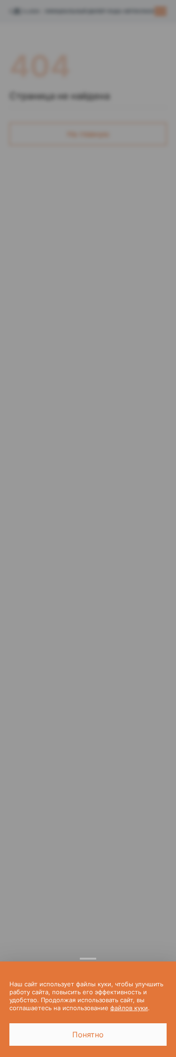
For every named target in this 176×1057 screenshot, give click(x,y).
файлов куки (129, 1008)
